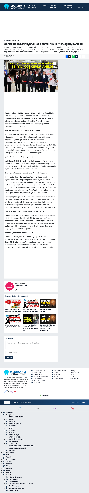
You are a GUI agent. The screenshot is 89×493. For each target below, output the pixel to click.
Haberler (7, 40)
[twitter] (37, 408)
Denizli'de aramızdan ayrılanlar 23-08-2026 (30, 310)
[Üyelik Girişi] (79, 7)
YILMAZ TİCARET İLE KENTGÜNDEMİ (22, 446)
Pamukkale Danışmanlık (17, 448)
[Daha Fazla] (76, 56)
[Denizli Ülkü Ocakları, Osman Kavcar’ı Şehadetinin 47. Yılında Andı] (31, 319)
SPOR (64, 6)
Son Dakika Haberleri (40, 380)
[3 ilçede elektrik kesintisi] (48, 303)
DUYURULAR (13, 441)
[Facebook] (5, 391)
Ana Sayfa (9, 412)
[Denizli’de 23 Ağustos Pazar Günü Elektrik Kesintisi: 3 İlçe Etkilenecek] (48, 319)
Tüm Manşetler (38, 378)
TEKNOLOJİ (13, 444)
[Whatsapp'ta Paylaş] (73, 56)
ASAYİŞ (72, 371)
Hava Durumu (38, 373)
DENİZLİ (45, 6)
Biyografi (9, 466)
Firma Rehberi (11, 459)
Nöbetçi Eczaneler (39, 371)
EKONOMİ (57, 374)
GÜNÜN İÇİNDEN (16, 40)
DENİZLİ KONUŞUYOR (16, 439)
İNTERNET (12, 450)
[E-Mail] (16, 289)
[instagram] (54, 408)
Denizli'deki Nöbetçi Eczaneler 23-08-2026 (13, 310)
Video (8, 455)
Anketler (9, 468)
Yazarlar (9, 457)
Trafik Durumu (38, 374)
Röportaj (9, 464)
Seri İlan (9, 461)
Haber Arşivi (37, 382)
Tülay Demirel (21, 285)
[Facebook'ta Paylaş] (67, 56)
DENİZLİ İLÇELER (53, 7)
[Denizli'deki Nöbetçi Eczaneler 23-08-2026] (13, 303)
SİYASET (56, 376)
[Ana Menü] (84, 7)
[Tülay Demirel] (9, 286)
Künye (8, 470)
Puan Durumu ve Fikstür (41, 376)
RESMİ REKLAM (70, 7)
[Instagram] (11, 391)
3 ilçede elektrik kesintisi (45, 310)
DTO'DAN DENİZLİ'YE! (32, 7)
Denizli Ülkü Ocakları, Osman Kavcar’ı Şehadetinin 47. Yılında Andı (30, 327)
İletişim (8, 473)
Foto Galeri (10, 452)
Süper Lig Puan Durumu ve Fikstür (21, 484)
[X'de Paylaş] (69, 56)
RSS (7, 402)
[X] (8, 391)
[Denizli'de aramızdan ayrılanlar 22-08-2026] (13, 319)
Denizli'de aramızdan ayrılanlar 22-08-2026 (12, 326)
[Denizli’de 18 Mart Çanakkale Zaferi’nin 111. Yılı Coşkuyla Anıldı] (31, 76)
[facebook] (19, 408)
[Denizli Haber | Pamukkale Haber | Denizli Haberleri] (15, 7)
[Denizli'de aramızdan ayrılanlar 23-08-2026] (31, 303)
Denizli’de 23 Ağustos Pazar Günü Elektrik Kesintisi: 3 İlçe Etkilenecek (47, 327)
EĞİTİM (72, 376)
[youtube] (72, 408)
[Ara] (82, 7)
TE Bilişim (82, 402)
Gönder (9, 357)
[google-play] (44, 395)
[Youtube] (15, 391)
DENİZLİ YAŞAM (58, 378)
